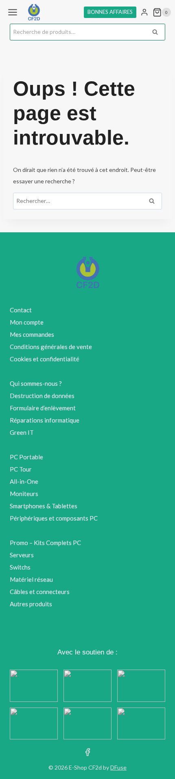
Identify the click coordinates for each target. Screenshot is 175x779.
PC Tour (21, 469)
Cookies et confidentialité (44, 359)
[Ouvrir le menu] (13, 12)
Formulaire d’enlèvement (43, 408)
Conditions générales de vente (51, 346)
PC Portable (26, 457)
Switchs (20, 567)
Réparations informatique (44, 420)
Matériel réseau (31, 579)
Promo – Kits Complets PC (45, 542)
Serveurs (22, 555)
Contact (21, 310)
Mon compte (27, 322)
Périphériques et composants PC (54, 518)
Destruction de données (42, 395)
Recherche (157, 32)
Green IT (22, 432)
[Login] (144, 12)
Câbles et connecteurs (40, 591)
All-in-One (24, 481)
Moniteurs (24, 493)
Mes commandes (32, 334)
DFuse (118, 767)
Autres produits (31, 604)
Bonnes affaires (110, 12)
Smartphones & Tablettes (43, 506)
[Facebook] (87, 751)
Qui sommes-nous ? (36, 383)
